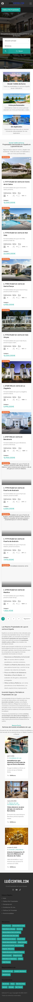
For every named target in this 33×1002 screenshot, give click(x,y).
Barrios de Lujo (13, 803)
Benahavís (19, 929)
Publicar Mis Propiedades (11, 10)
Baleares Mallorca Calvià (18, 925)
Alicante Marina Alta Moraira (9, 942)
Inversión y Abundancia (16, 849)
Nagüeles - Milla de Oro (8, 948)
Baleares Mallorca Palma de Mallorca (11, 932)
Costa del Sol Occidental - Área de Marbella (13, 945)
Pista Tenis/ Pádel (20, 983)
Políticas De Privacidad (10, 910)
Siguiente (27, 618)
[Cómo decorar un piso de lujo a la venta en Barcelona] (16, 797)
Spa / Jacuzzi (19, 987)
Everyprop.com (7, 904)
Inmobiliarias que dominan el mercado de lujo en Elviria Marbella (16, 762)
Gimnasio (11, 987)
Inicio (4, 898)
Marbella (20, 958)
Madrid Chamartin (7, 955)
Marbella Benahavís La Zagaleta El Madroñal (13, 952)
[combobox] (16, 40)
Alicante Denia (21, 939)
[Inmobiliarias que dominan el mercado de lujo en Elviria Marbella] (16, 752)
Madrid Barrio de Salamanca (9, 958)
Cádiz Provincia (6, 962)
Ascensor (5, 987)
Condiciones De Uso (9, 907)
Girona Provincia (6, 925)
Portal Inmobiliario (8, 913)
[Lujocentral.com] (16, 5)
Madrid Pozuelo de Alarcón (9, 939)
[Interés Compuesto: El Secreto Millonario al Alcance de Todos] (16, 844)
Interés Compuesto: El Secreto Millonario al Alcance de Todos (15, 854)
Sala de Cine (6, 983)
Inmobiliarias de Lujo (15, 758)
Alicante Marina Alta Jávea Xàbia (10, 935)
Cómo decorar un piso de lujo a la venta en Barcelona (15, 809)
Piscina (12, 983)
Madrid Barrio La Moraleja (9, 929)
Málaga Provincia (17, 955)
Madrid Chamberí (22, 942)
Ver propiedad (16, 174)
